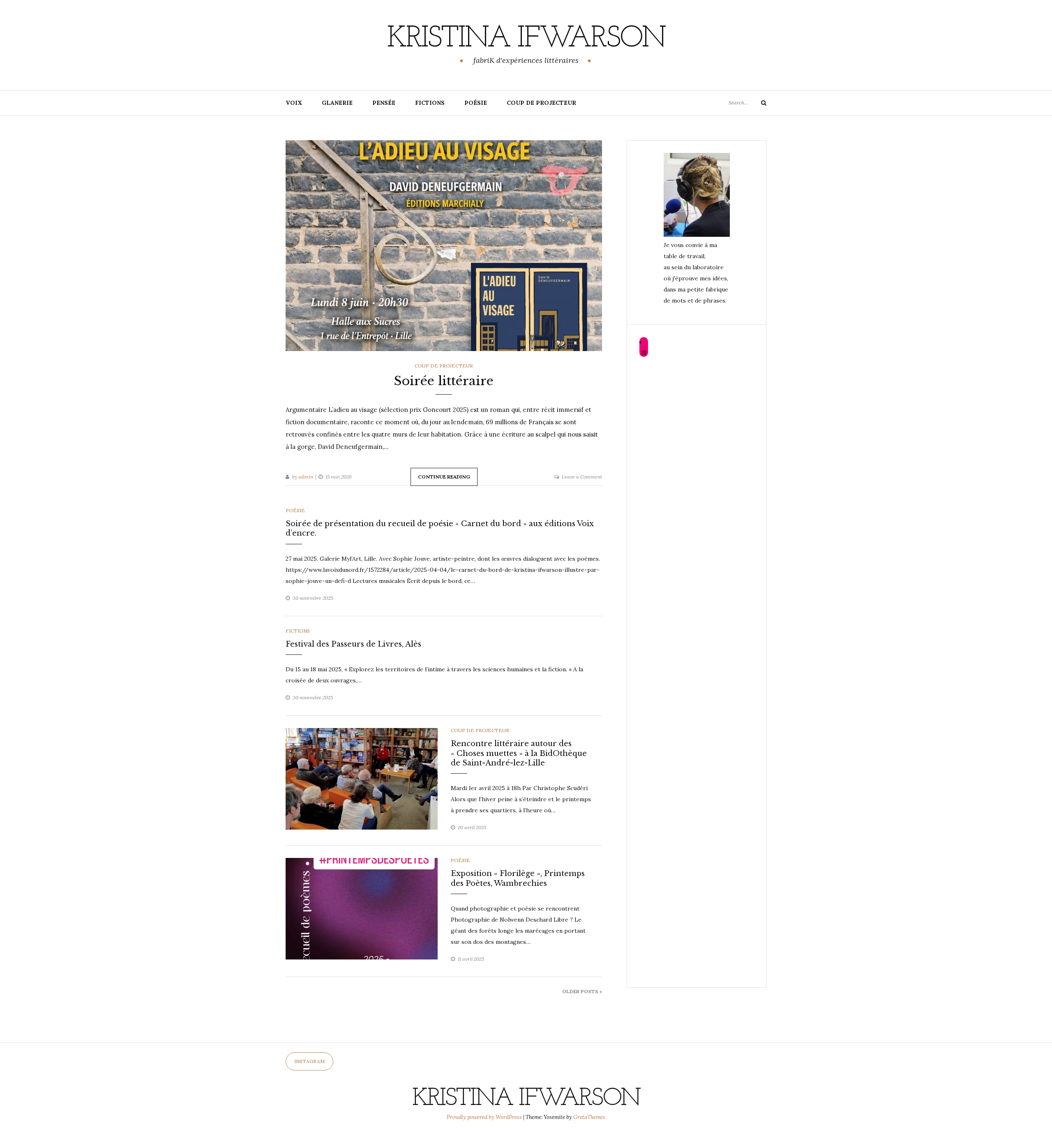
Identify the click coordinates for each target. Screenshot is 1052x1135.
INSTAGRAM (309, 1061)
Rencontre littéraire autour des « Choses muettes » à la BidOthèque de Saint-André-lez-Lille (519, 753)
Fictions (430, 102)
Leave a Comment (582, 477)
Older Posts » (582, 991)
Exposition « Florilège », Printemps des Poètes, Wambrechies (518, 878)
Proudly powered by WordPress (485, 1117)
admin (305, 477)
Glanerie (337, 102)
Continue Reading (444, 477)
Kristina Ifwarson (526, 39)
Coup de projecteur (541, 102)
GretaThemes (589, 1117)
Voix (294, 102)
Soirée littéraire (444, 380)
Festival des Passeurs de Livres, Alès (353, 644)
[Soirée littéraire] (444, 245)
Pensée (383, 102)
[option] (362, 779)
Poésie (475, 102)
